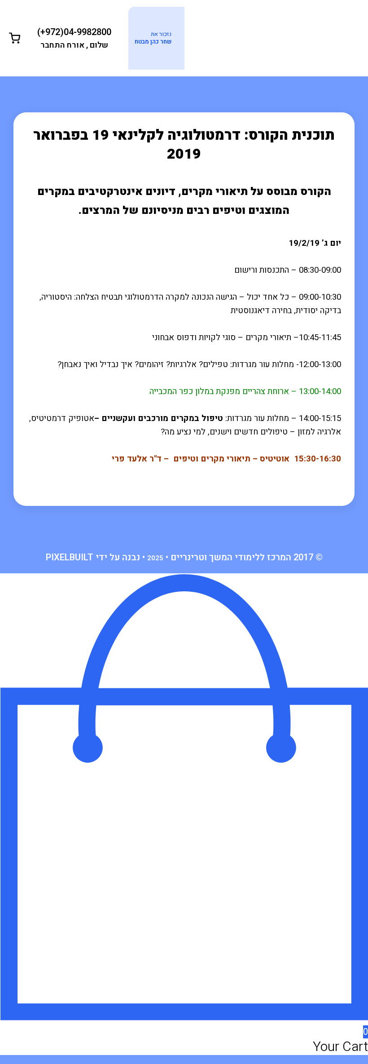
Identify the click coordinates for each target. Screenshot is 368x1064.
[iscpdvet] (271, 37)
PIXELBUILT (69, 557)
